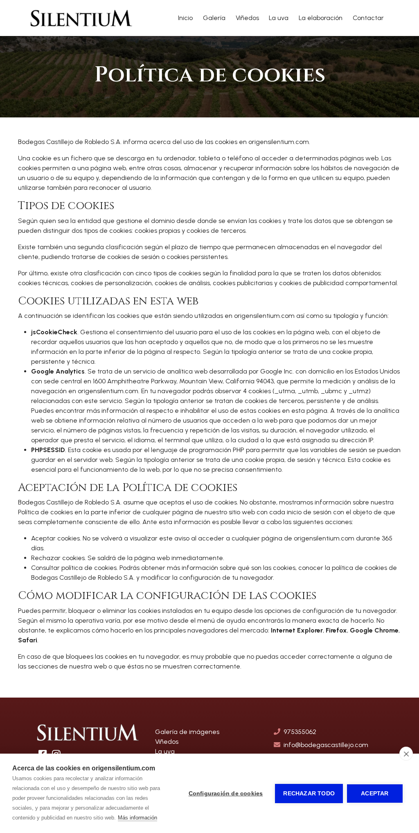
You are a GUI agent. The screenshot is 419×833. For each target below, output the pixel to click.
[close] (406, 754)
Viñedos (247, 18)
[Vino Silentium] (81, 18)
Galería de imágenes (187, 732)
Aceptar (374, 793)
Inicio (185, 18)
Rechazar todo (309, 793)
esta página (309, 410)
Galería (214, 18)
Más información (137, 818)
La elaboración (320, 18)
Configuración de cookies (226, 793)
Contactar (368, 18)
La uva (278, 18)
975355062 (300, 732)
